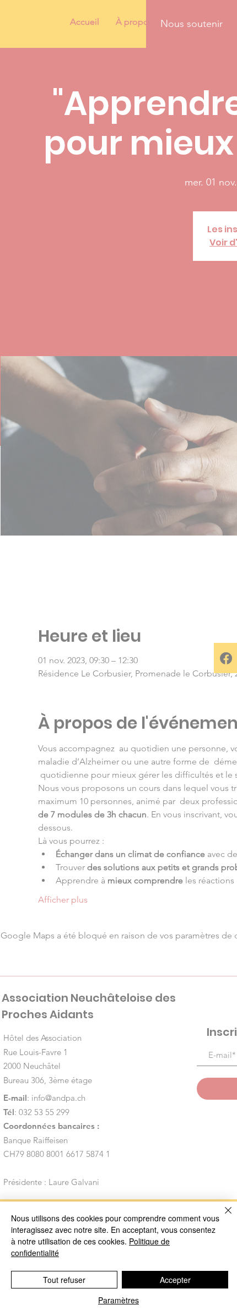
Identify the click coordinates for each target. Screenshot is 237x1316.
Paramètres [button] (118, 1300)
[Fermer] (221, 1217)
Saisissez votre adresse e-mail (90, 715)
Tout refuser (64, 1279)
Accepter (175, 1279)
